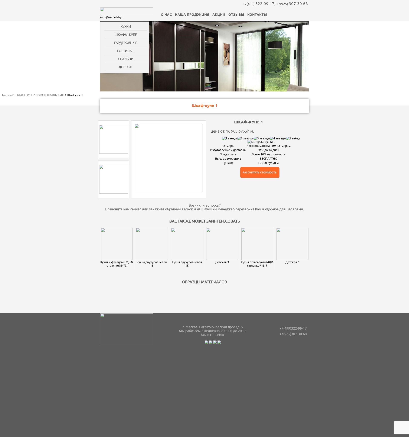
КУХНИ (126, 26)
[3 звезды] (262, 138)
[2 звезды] (246, 138)
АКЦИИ (218, 15)
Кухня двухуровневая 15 (187, 263)
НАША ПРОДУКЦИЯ (192, 15)
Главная (7, 95)
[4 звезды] (278, 138)
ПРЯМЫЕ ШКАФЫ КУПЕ (50, 95)
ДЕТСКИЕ (126, 67)
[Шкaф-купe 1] (113, 152)
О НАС (166, 15)
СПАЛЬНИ (125, 59)
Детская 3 (222, 262)
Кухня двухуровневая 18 (152, 263)
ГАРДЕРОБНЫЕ (125, 43)
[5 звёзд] (293, 138)
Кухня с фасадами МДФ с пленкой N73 (116, 263)
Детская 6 (292, 262)
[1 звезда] (230, 138)
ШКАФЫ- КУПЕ (126, 34)
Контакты (257, 15)
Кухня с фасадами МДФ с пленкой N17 (257, 263)
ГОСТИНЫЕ (125, 51)
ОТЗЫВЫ (236, 15)
